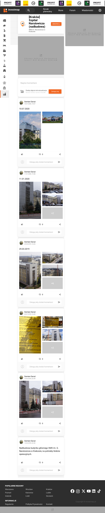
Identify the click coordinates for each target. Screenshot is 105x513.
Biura (60, 10)
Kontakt (49, 504)
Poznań (8, 493)
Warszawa (9, 489)
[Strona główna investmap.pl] (11, 10)
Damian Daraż (30, 102)
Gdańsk (8, 496)
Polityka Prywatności (34, 504)
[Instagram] (78, 491)
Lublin (48, 493)
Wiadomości (87, 10)
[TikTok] (99, 491)
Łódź (28, 496)
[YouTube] (89, 491)
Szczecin (49, 496)
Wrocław (29, 489)
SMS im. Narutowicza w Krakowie (37, 30)
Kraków (49, 489)
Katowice (29, 493)
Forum (72, 10)
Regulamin (9, 504)
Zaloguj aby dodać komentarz (41, 162)
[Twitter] (83, 491)
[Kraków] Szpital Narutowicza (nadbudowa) (37, 21)
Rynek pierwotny (47, 10)
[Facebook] (72, 491)
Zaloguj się (55, 91)
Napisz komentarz (28, 83)
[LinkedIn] (94, 491)
